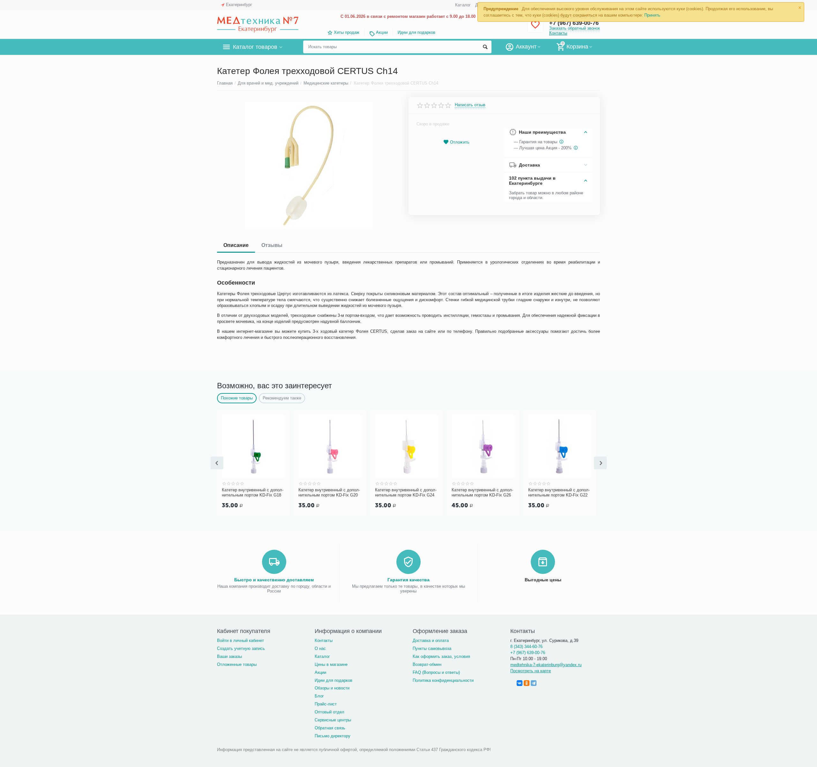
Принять (652, 15)
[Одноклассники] (526, 683)
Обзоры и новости (332, 688)
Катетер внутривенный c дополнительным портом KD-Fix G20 (329, 492)
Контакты (558, 33)
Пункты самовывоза (432, 648)
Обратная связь (330, 728)
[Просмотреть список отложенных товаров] (535, 28)
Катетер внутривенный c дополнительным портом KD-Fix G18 (252, 492)
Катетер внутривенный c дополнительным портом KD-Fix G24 (406, 492)
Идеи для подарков (416, 32)
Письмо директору (332, 735)
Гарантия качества (408, 579)
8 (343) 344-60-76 (526, 646)
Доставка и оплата (431, 640)
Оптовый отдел (329, 712)
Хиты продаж (346, 32)
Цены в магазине (331, 664)
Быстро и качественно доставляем (274, 579)
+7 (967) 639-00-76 (527, 652)
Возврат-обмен (427, 664)
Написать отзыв (470, 105)
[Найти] (485, 47)
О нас (320, 648)
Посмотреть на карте (530, 670)
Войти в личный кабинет (240, 640)
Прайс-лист (326, 704)
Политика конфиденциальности (443, 680)
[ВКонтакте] (519, 683)
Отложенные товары (237, 664)
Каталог (462, 5)
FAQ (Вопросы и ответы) (436, 672)
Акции (381, 32)
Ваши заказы (229, 656)
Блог (319, 696)
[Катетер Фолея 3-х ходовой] (309, 165)
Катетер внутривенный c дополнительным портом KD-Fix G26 (482, 492)
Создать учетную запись (241, 648)
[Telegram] (533, 683)
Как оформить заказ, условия (441, 656)
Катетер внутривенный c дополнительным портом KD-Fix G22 (559, 492)
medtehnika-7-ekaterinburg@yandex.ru (545, 664)
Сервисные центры (333, 720)
